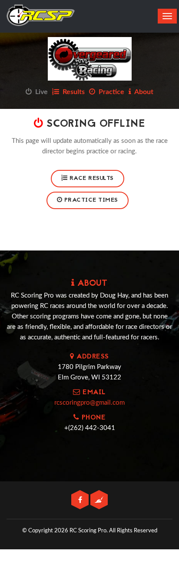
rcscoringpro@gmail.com (89, 402)
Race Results (90, 178)
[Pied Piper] (99, 500)
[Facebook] (80, 500)
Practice (109, 91)
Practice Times (90, 200)
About (142, 91)
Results (72, 91)
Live (40, 91)
